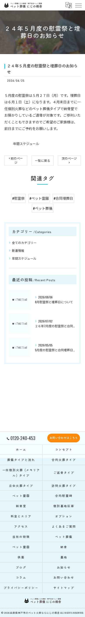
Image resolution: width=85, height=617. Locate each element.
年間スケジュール (26, 143)
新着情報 (18, 250)
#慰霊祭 (18, 198)
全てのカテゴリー (24, 242)
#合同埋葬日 (63, 198)
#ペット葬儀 (42, 208)
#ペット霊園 (39, 198)
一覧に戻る (42, 160)
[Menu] (78, 5)
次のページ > (69, 160)
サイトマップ (63, 588)
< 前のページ (16, 160)
